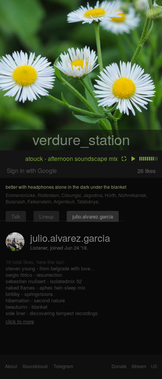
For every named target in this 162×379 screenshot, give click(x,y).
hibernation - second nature (35, 300)
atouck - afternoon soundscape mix (71, 158)
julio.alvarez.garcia (92, 216)
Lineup (46, 216)
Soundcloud (35, 366)
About (11, 366)
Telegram (63, 366)
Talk (15, 216)
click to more (20, 321)
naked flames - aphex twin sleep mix (46, 287)
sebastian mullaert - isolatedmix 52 (44, 281)
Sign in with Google (32, 170)
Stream (138, 366)
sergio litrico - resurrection (34, 274)
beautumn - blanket (26, 306)
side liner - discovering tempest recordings (52, 313)
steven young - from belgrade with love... (50, 268)
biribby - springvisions (29, 293)
